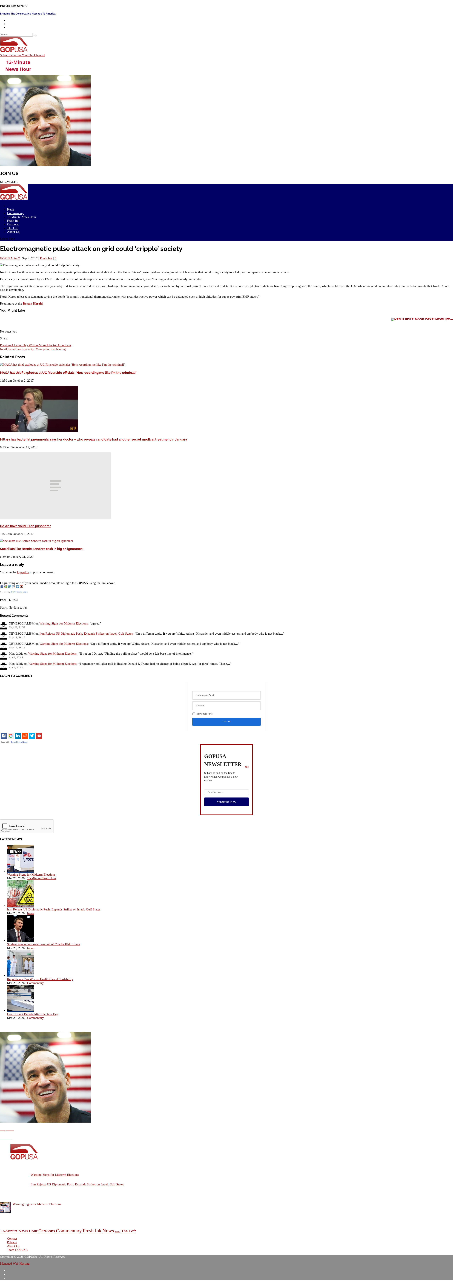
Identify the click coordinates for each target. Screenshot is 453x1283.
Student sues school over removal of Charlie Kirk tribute (43, 944)
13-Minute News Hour (21, 217)
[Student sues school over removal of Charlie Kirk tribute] (20, 940)
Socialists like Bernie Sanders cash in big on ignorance (41, 549)
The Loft (128, 1231)
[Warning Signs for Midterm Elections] (20, 871)
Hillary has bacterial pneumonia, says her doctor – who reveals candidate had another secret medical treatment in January (93, 439)
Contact (12, 1238)
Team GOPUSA (17, 1249)
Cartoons (46, 1230)
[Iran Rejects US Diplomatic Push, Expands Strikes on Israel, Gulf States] (20, 905)
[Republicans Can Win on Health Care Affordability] (20, 975)
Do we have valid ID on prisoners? (25, 526)
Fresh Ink (46, 258)
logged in (23, 572)
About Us (13, 232)
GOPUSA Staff (10, 258)
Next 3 (117, 1232)
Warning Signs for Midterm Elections (63, 623)
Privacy (12, 1242)
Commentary (35, 983)
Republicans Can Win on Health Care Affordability (40, 979)
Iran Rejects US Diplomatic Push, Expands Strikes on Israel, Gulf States (86, 633)
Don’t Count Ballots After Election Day (32, 1014)
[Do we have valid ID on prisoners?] (55, 518)
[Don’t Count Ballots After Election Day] (20, 1010)
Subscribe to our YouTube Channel (22, 55)
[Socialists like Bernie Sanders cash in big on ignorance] (36, 541)
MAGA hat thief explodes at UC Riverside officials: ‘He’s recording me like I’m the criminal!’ (68, 372)
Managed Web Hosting (15, 1263)
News (30, 913)
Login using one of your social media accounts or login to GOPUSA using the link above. (58, 583)
